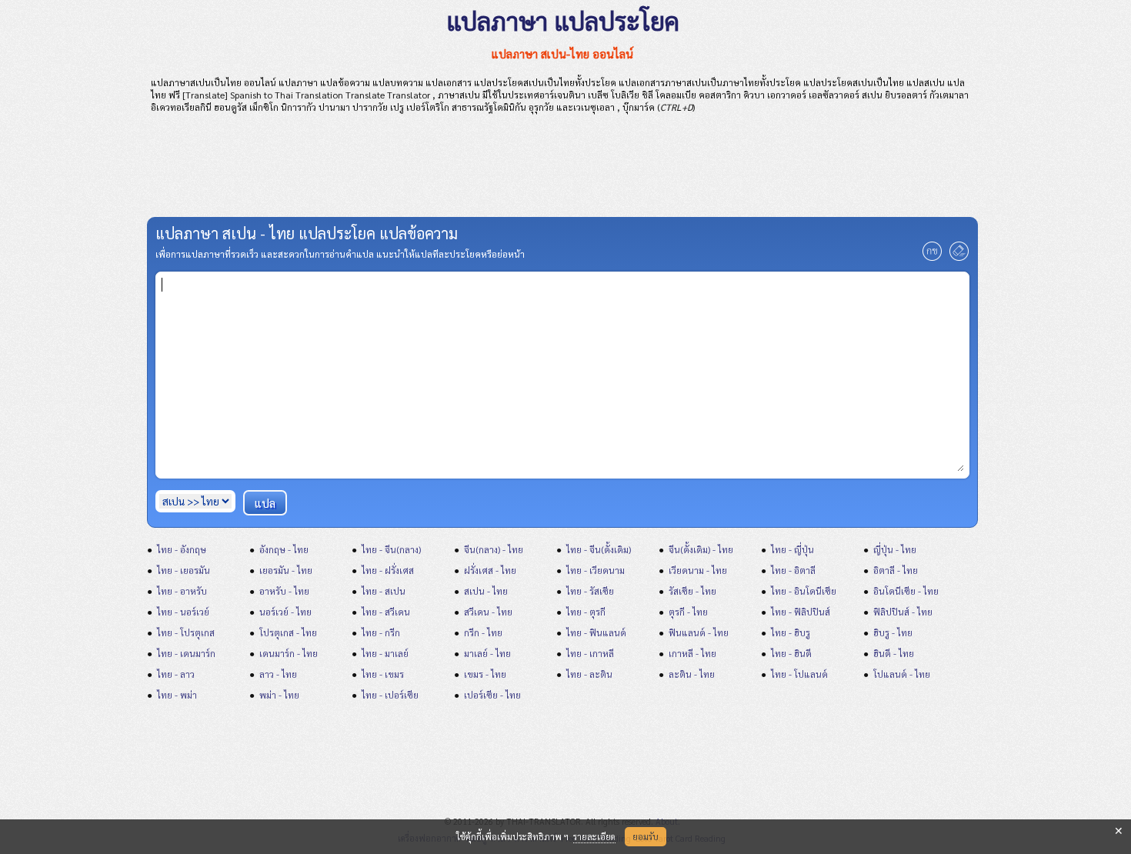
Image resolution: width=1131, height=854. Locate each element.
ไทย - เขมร (383, 674)
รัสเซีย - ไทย (692, 591)
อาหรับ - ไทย (284, 591)
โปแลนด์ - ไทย (901, 674)
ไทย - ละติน (589, 674)
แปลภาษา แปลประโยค (562, 20)
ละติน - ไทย (692, 674)
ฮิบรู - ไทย (892, 632)
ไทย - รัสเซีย (590, 591)
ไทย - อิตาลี (793, 570)
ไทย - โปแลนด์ (799, 674)
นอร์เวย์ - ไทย (285, 611)
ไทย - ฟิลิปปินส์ (800, 611)
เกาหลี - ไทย (692, 653)
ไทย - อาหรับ (182, 591)
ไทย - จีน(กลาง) (391, 549)
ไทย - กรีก (381, 632)
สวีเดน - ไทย (488, 611)
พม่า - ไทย (279, 695)
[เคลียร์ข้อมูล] (959, 256)
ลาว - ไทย (278, 674)
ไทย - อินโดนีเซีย (803, 591)
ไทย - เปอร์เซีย (390, 695)
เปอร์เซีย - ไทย (492, 695)
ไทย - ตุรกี (586, 611)
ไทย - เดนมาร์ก (186, 653)
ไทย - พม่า (177, 695)
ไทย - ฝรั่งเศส (388, 570)
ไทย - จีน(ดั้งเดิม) (598, 549)
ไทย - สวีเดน (386, 611)
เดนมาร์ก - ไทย (288, 653)
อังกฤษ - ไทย (284, 549)
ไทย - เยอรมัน (183, 570)
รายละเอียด (594, 836)
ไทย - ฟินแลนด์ (596, 632)
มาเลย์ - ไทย (487, 653)
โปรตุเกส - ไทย (288, 632)
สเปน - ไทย (486, 591)
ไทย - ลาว (176, 674)
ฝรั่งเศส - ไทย (490, 570)
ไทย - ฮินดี (791, 653)
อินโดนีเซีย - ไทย (906, 591)
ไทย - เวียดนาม (595, 570)
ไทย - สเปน (383, 591)
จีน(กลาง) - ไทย (493, 549)
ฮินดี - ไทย (893, 653)
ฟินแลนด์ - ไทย (699, 632)
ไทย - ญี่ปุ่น (792, 549)
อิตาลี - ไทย (895, 570)
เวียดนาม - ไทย (698, 570)
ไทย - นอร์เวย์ (183, 611)
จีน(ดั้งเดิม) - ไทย (701, 549)
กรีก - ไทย (483, 632)
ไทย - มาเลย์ (385, 653)
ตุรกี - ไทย (688, 611)
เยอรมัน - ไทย (285, 570)
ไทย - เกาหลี (590, 653)
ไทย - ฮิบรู (790, 632)
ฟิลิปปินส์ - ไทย (902, 611)
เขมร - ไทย (485, 674)
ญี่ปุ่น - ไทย (894, 549)
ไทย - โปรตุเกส (186, 632)
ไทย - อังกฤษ (181, 549)
